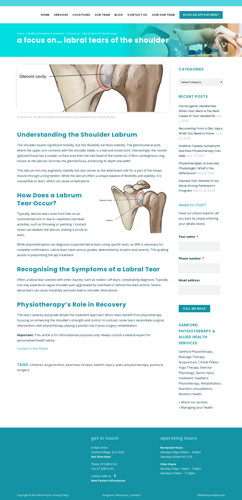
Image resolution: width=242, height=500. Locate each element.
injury (110, 365)
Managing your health (197, 407)
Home (21, 33)
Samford (135, 495)
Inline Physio (106, 117)
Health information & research (45, 33)
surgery (23, 370)
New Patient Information (108, 480)
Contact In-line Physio (32, 348)
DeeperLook (218, 495)
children (36, 365)
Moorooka (122, 495)
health (99, 365)
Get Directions (101, 456)
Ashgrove (107, 495)
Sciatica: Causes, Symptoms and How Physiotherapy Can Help (200, 151)
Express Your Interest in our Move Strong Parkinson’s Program (199, 186)
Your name (188, 237)
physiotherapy (136, 365)
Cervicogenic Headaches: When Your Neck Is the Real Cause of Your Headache (199, 111)
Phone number (191, 259)
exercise (73, 365)
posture (156, 365)
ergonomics (54, 365)
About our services (194, 402)
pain (119, 365)
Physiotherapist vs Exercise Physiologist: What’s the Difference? (199, 168)
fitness (86, 365)
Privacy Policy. (61, 495)
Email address (189, 280)
